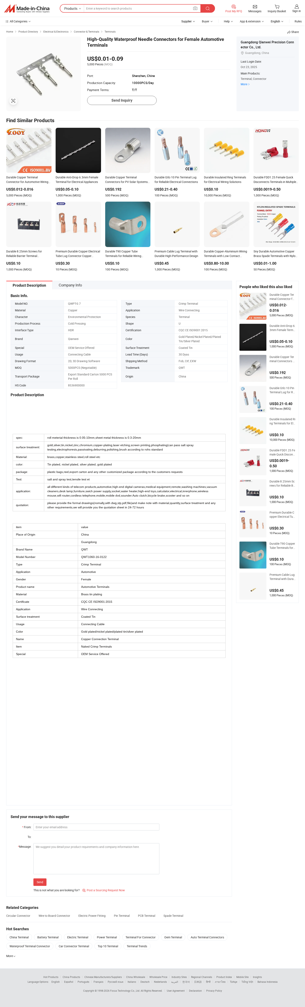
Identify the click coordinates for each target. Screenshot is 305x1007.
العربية (174, 981)
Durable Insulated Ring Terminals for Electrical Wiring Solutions (282, 421)
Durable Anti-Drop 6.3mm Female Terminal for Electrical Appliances (282, 328)
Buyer (205, 21)
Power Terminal (107, 937)
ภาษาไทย (220, 981)
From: (26, 827)
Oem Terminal (173, 937)
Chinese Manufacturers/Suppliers (103, 977)
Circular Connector (18, 916)
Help (227, 21)
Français (98, 981)
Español (68, 981)
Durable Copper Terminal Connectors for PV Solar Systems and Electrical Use (282, 359)
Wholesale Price (158, 977)
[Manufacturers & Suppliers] (26, 8)
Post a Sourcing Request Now (103, 890)
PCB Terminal (146, 916)
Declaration (195, 990)
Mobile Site (242, 977)
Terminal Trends (137, 946)
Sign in (296, 11)
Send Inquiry (121, 100)
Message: (24, 847)
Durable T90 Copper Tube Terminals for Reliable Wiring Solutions (282, 546)
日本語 (198, 981)
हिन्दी (208, 981)
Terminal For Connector (141, 937)
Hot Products (50, 977)
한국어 (186, 981)
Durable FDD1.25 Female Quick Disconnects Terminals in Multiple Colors (282, 452)
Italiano (132, 981)
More (244, 84)
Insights (257, 977)
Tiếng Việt (247, 981)
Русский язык (115, 981)
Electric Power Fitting (92, 916)
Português (83, 981)
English (55, 981)
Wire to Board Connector (54, 916)
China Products (71, 977)
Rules (298, 21)
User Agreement (176, 990)
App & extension (250, 21)
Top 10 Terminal (108, 946)
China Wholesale (135, 977)
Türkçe (233, 981)
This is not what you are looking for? (56, 890)
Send (40, 882)
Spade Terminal (173, 916)
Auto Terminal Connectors (207, 937)
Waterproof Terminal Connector (30, 946)
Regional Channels (201, 977)
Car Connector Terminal (74, 946)
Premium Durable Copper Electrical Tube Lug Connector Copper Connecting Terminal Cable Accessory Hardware (282, 514)
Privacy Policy (214, 990)
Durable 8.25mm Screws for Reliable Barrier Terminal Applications (282, 483)
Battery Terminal (48, 937)
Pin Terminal (122, 916)
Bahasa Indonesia (267, 981)
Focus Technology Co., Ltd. (125, 990)
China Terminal (19, 937)
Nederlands (160, 981)
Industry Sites (179, 977)
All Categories (18, 21)
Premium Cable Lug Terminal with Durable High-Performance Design (282, 577)
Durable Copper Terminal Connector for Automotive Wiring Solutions (282, 297)
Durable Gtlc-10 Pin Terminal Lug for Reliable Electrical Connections (282, 390)
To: (29, 837)
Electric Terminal (77, 937)
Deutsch (145, 981)
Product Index (224, 977)
